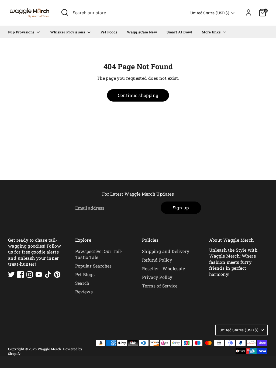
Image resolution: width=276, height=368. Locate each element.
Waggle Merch (49, 349)
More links (212, 32)
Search (82, 283)
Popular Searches (93, 266)
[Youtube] (39, 274)
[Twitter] (11, 274)
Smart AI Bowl (179, 32)
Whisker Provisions (68, 32)
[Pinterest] (57, 274)
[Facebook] (20, 274)
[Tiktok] (48, 274)
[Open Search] (64, 12)
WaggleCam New (142, 32)
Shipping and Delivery (165, 251)
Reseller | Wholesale (163, 268)
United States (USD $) (209, 12)
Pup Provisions (22, 32)
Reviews (84, 291)
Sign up (181, 207)
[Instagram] (29, 274)
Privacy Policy (157, 277)
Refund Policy (157, 260)
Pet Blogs (85, 274)
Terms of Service (159, 286)
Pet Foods (109, 32)
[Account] (248, 12)
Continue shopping (138, 95)
